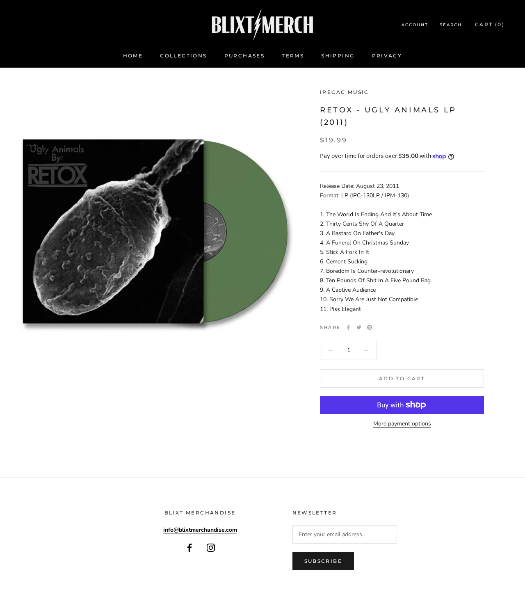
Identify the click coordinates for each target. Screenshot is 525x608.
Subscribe (323, 561)
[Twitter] (358, 327)
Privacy (387, 56)
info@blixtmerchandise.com (200, 530)
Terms (293, 56)
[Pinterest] (369, 327)
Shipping (337, 56)
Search (451, 24)
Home (133, 56)
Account (415, 24)
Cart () (489, 24)
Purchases (244, 56)
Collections (183, 56)
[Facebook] (348, 327)
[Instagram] (211, 547)
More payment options (402, 423)
